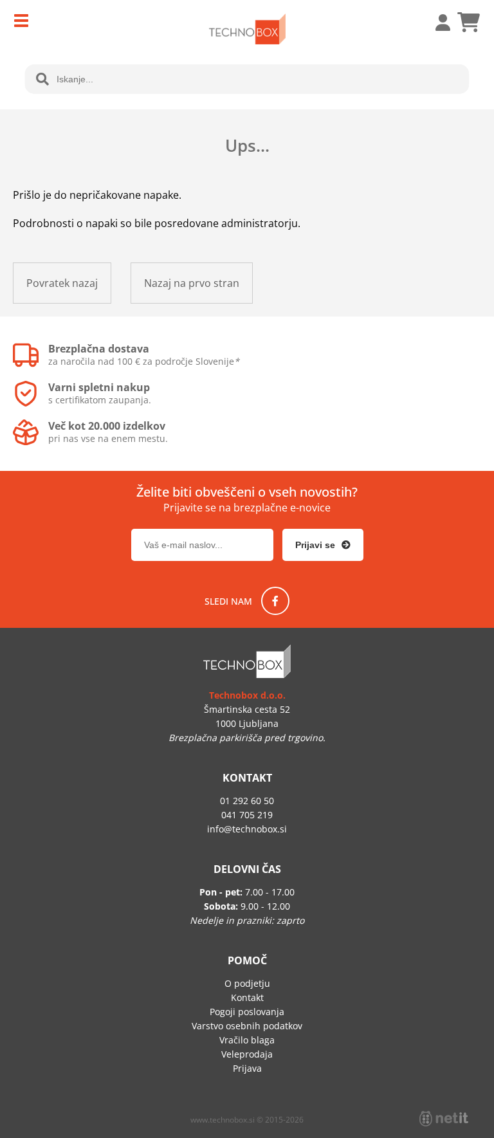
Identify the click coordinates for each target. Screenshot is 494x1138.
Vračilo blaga (247, 1040)
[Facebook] (275, 601)
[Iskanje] (42, 79)
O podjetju (247, 983)
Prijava (436, 22)
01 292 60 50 (247, 800)
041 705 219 (247, 815)
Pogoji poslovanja (247, 1011)
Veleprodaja (247, 1054)
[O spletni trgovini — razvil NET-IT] (443, 1118)
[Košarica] (468, 22)
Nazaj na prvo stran (191, 283)
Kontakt (247, 997)
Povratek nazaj (62, 283)
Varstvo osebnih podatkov (247, 1026)
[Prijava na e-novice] (322, 545)
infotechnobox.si (247, 829)
